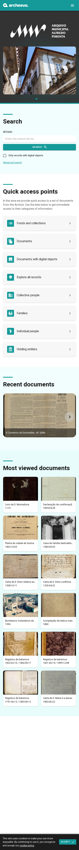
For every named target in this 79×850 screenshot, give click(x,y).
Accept (65, 841)
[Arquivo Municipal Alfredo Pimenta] (15, 6)
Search (37, 147)
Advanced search (12, 162)
